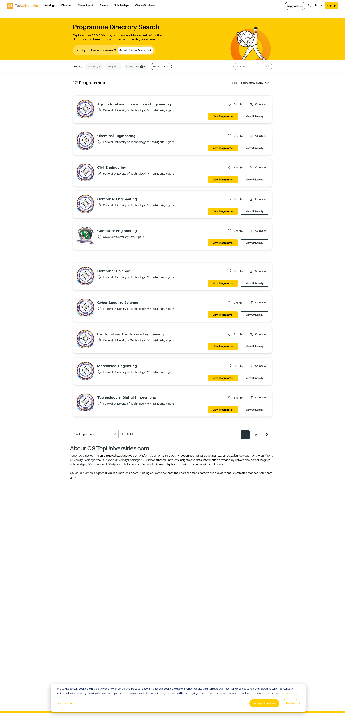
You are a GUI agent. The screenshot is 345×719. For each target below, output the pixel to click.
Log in (318, 5)
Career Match (85, 5)
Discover (66, 5)
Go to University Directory (134, 50)
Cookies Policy (289, 693)
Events (104, 5)
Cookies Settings (64, 703)
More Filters (160, 66)
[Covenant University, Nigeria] (85, 235)
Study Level (134, 66)
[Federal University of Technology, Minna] (85, 109)
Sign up (331, 5)
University (93, 66)
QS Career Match (81, 473)
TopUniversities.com (83, 455)
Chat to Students (145, 5)
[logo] (23, 5)
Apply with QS (295, 6)
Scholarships (121, 5)
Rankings (50, 5)
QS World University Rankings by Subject (128, 460)
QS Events (94, 464)
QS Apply (114, 464)
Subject (112, 66)
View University (254, 116)
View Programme (223, 116)
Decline (290, 703)
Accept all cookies (264, 703)
